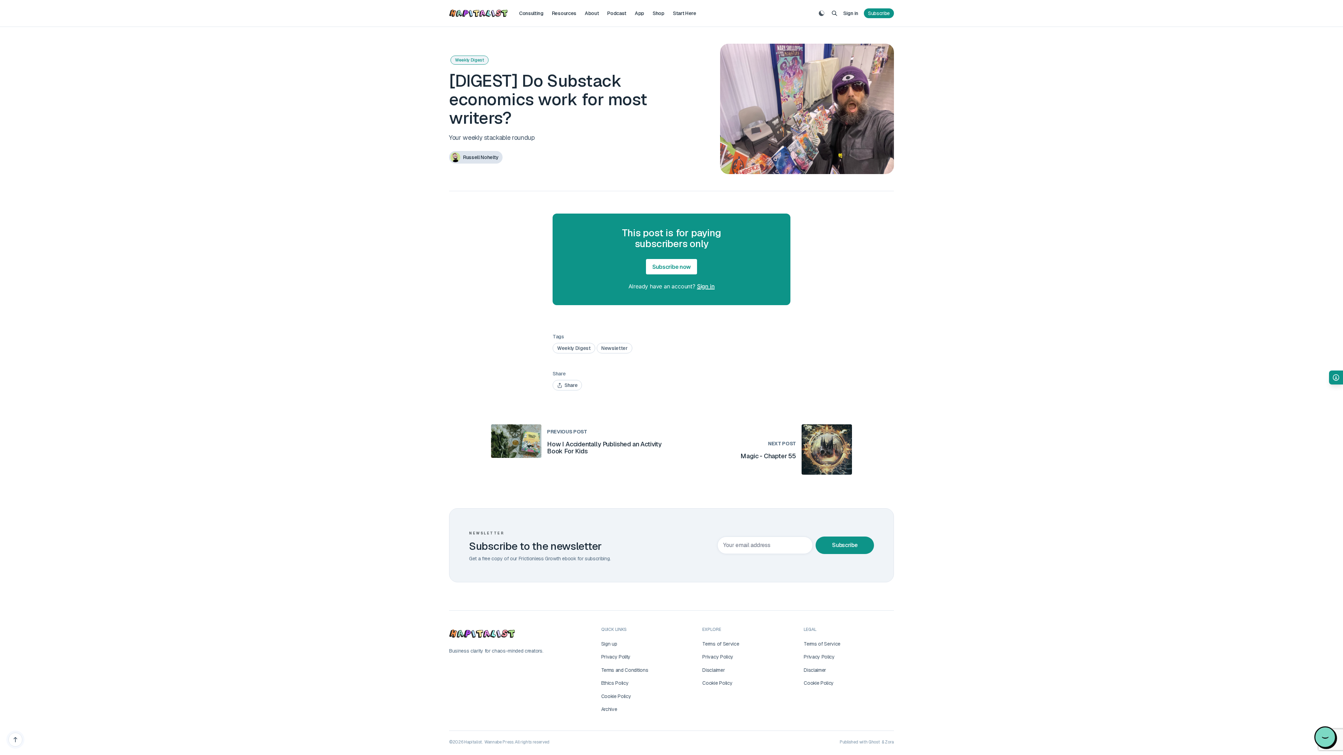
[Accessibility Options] (1336, 377)
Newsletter (614, 348)
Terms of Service (720, 644)
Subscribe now (671, 266)
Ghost (874, 742)
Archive (609, 709)
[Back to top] (15, 740)
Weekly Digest (469, 60)
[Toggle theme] (821, 13)
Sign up (609, 644)
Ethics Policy (615, 683)
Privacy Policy (717, 657)
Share (570, 385)
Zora (889, 742)
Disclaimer (713, 670)
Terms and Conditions (624, 670)
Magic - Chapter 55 (768, 456)
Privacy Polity (616, 657)
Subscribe (879, 13)
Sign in (850, 13)
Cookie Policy (616, 696)
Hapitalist (473, 742)
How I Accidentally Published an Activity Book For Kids (604, 447)
